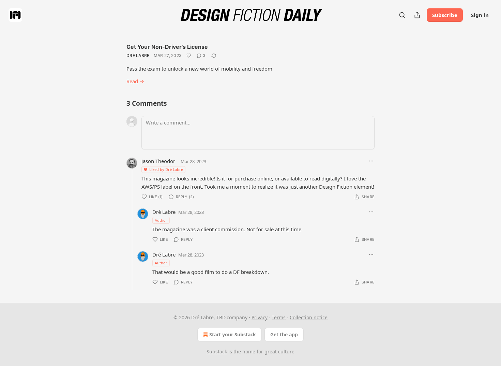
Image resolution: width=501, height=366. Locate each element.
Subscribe (444, 15)
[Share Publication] (417, 15)
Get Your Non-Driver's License (167, 46)
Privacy (260, 317)
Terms (279, 317)
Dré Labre (138, 55)
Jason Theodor (158, 161)
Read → (135, 81)
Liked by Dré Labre (166, 169)
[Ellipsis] (371, 161)
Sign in (480, 15)
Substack (217, 351)
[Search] (402, 15)
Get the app (284, 334)
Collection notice (309, 317)
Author (161, 220)
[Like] (188, 56)
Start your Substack (232, 334)
